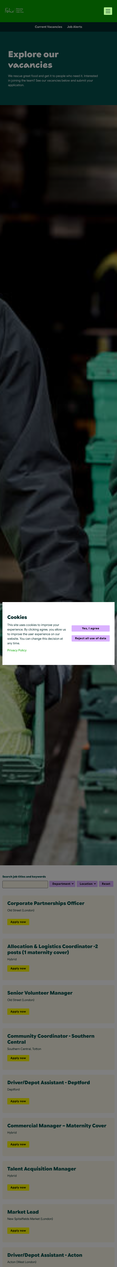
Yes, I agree (90, 628)
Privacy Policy (17, 650)
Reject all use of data (90, 638)
